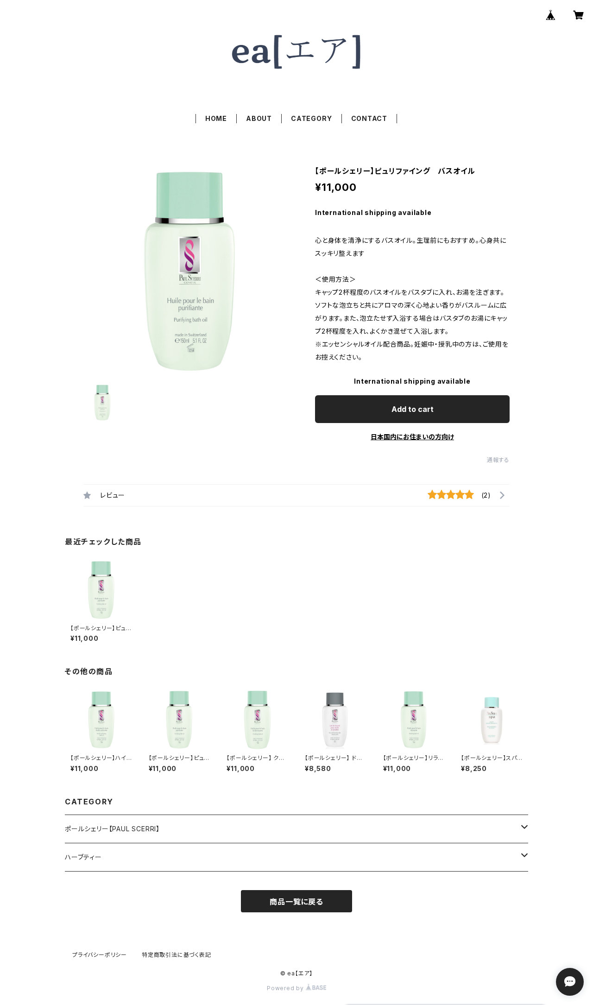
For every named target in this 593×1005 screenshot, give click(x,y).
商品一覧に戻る (296, 901)
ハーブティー (83, 857)
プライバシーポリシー (99, 954)
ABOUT (259, 118)
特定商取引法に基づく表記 (176, 954)
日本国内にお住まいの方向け (412, 437)
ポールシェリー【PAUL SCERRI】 (112, 829)
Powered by (286, 988)
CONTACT (369, 118)
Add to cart (412, 409)
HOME (216, 118)
